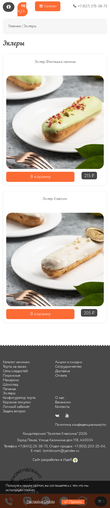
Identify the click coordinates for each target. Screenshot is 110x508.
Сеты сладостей (15, 371)
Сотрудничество (68, 366)
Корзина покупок (17, 402)
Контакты (62, 406)
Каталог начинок (16, 362)
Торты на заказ (14, 366)
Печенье (9, 389)
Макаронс (11, 380)
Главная (14, 26)
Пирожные (11, 375)
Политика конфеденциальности (80, 424)
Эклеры (9, 393)
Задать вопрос (14, 411)
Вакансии (63, 402)
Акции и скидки (68, 362)
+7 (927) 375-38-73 (92, 6)
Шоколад (10, 384)
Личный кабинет (16, 406)
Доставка (62, 371)
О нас (59, 398)
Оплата (61, 375)
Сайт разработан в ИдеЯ (52, 460)
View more (13, 494)
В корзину (40, 176)
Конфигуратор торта (19, 398)
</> (21, 11)
